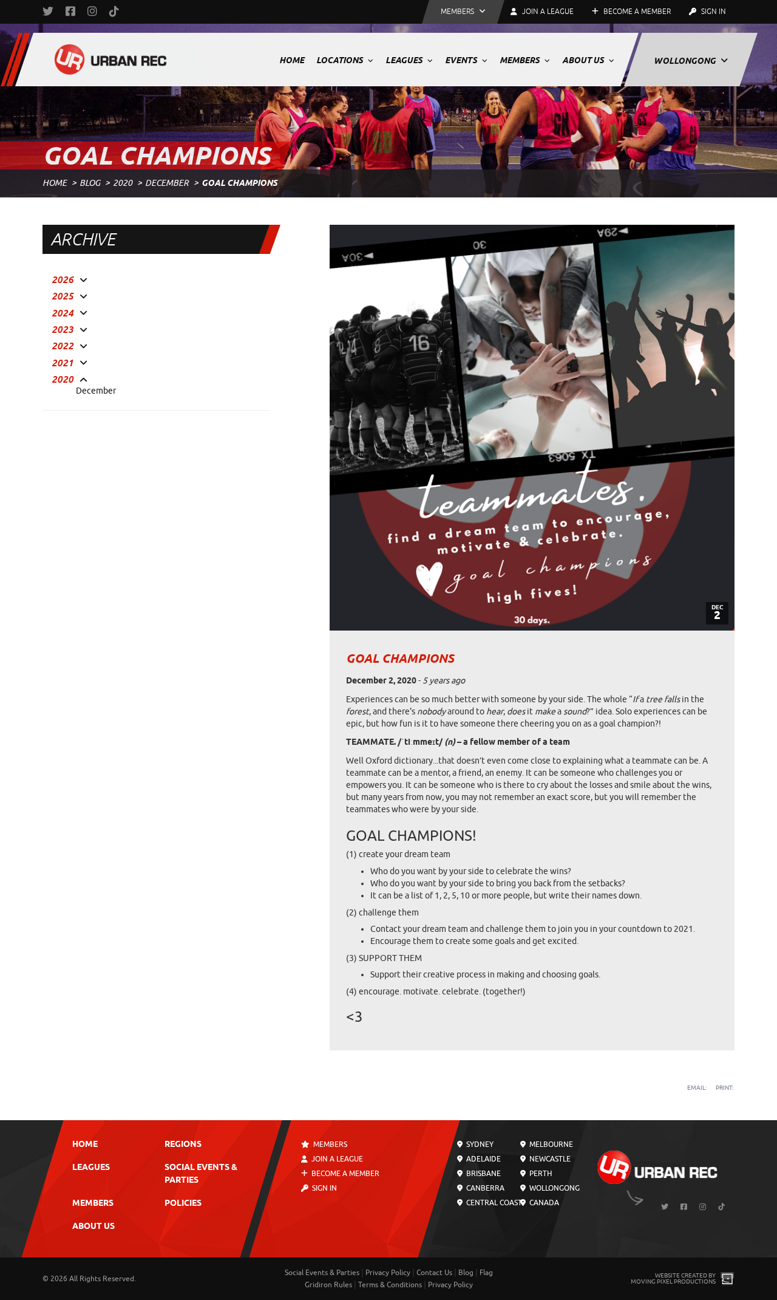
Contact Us (434, 1273)
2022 (62, 346)
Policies (183, 1203)
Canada (542, 1203)
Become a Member (636, 11)
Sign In (712, 11)
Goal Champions (400, 658)
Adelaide (482, 1159)
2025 (62, 296)
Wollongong (686, 61)
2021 (62, 363)
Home (291, 60)
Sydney (479, 1144)
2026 (62, 280)
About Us (584, 60)
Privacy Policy (387, 1273)
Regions (183, 1145)
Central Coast (493, 1203)
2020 (122, 183)
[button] (463, 12)
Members (520, 60)
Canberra (484, 1188)
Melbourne (549, 1144)
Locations (340, 60)
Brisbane (482, 1174)
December (167, 183)
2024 (62, 313)
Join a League (336, 1159)
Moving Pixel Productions (673, 1281)
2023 (62, 329)
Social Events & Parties (322, 1273)
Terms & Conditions (390, 1285)
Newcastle (548, 1159)
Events (462, 60)
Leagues (404, 60)
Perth (539, 1174)
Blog (90, 183)
